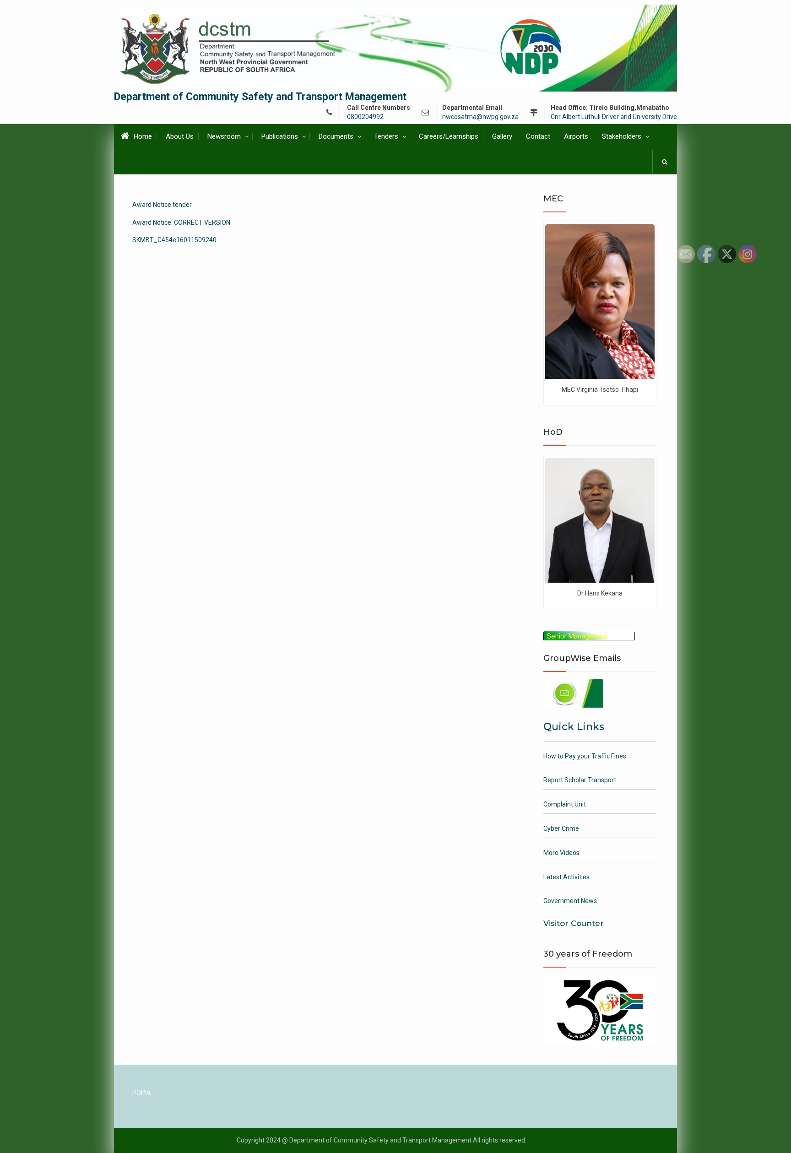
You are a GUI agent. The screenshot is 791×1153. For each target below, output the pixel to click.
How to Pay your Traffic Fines (584, 756)
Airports (576, 136)
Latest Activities (566, 877)
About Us (180, 136)
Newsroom (224, 136)
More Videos (561, 852)
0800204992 (365, 116)
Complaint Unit (564, 804)
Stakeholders (621, 136)
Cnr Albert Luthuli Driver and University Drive (614, 116)
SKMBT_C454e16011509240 (174, 240)
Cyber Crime (561, 828)
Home (143, 136)
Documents (336, 136)
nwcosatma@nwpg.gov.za (480, 116)
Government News (570, 900)
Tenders (386, 136)
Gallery (502, 136)
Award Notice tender (162, 204)
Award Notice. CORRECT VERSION (181, 222)
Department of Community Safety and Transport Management (260, 97)
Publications (279, 136)
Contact (538, 136)
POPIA (141, 1092)
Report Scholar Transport (579, 780)
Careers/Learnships (448, 136)
